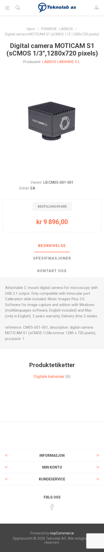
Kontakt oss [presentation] (52, 271)
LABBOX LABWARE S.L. (61, 62)
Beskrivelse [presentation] (52, 245)
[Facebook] (52, 507)
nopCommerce (62, 533)
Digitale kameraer (49, 376)
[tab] (52, 246)
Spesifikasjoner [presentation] (52, 258)
